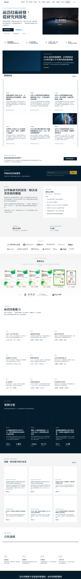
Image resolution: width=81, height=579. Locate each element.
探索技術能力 (18, 29)
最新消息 (23, 2)
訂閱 (73, 172)
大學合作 (62, 2)
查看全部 (74, 76)
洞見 (27, 2)
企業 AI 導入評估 (6, 33)
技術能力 (35, 2)
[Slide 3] (62, 32)
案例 (39, 2)
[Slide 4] (64, 32)
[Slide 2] (59, 32)
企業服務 (58, 2)
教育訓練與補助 (16, 33)
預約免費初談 (7, 29)
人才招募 (53, 2)
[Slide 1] (56, 32)
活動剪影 (48, 2)
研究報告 (43, 2)
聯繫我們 (68, 2)
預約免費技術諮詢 (69, 158)
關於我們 (31, 2)
